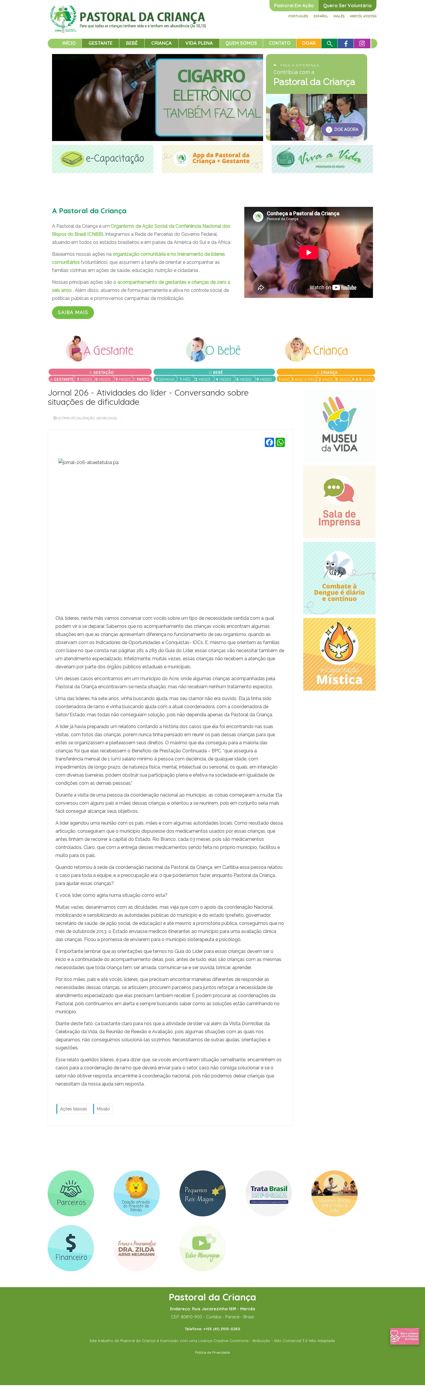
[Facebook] (269, 442)
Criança (161, 43)
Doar (309, 43)
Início (69, 43)
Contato (280, 43)
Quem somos (241, 43)
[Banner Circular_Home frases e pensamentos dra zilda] (137, 1248)
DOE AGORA (343, 129)
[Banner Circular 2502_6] (137, 1193)
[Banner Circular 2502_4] (334, 1193)
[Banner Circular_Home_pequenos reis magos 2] (203, 1193)
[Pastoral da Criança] (128, 12)
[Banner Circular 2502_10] (203, 1248)
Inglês (339, 16)
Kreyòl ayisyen (363, 16)
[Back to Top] (410, 1365)
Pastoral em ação (294, 5)
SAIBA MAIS (73, 312)
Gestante (100, 43)
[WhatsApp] (280, 442)
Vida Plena (199, 43)
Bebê (132, 43)
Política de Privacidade (212, 1352)
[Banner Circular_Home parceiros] (71, 1193)
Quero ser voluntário (347, 5)
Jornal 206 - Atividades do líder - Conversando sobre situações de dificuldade (148, 397)
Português (298, 16)
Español (321, 16)
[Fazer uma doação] (404, 1336)
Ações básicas (73, 1109)
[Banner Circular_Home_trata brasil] (268, 1193)
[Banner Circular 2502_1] (71, 1248)
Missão (103, 1109)
